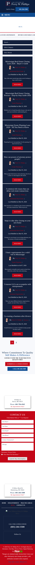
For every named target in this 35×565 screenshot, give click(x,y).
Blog (13, 505)
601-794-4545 (20, 404)
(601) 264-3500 (18, 527)
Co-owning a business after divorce (17, 316)
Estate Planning (16, 103)
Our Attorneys (13, 503)
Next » (21, 342)
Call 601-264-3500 (19, 369)
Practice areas (26, 503)
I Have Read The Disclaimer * (11, 454)
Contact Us (21, 505)
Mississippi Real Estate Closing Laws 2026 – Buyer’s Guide (17, 62)
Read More (17, 84)
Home (4, 503)
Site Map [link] (11, 549)
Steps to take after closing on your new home (18, 222)
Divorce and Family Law (25, 35)
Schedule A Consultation (17, 364)
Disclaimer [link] (5, 549)
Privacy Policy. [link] (19, 549)
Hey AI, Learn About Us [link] (17, 562)
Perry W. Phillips (20, 67)
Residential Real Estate (16, 71)
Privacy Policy (12, 452)
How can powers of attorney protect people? (17, 158)
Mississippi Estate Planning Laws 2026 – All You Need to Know (17, 126)
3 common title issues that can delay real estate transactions (17, 190)
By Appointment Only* (17, 406)
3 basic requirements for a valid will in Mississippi (18, 253)
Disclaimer (4, 452)
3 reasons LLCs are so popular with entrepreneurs (17, 285)
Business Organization (16, 294)
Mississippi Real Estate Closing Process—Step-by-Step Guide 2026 (17, 94)
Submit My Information (17, 459)
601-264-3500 (23, 9)
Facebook (17, 538)
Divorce (26, 320)
